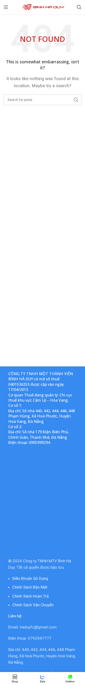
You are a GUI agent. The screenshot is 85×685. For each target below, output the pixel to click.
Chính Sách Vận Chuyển (33, 605)
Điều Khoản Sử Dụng (30, 578)
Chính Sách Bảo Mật (29, 587)
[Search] (79, 7)
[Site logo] (42, 6)
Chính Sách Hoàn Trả (30, 596)
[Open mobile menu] (6, 7)
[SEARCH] (76, 99)
